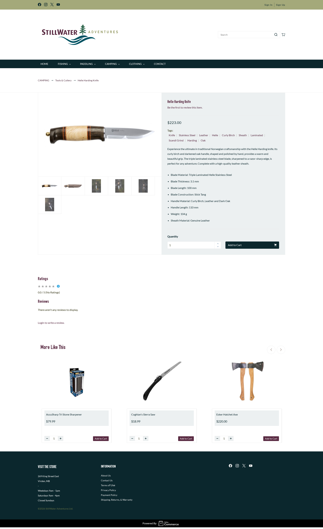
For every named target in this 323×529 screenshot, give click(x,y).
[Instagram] (237, 465)
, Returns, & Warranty (121, 499)
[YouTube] (250, 465)
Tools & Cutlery (63, 80)
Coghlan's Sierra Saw (143, 414)
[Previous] (271, 350)
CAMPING (43, 80)
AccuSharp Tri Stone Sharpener (64, 414)
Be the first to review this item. (184, 107)
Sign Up (280, 4)
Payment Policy (109, 495)
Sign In (268, 4)
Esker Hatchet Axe (227, 414)
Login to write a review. (51, 322)
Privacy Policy (108, 490)
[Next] (281, 350)
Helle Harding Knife (88, 80)
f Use (112, 485)
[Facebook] (230, 465)
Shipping (105, 499)
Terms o (105, 485)
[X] (243, 465)
